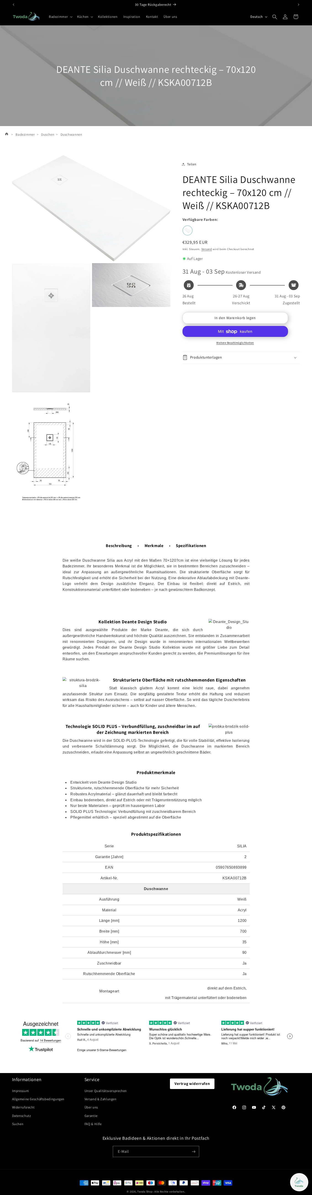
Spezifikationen (191, 545)
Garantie (91, 1115)
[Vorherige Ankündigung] (13, 4)
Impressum (20, 1091)
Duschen (47, 134)
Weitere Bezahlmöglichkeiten (235, 343)
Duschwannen (71, 134)
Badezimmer (25, 134)
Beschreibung (119, 545)
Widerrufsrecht (23, 1107)
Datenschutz (21, 1115)
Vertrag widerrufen (192, 1083)
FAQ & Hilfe (93, 1124)
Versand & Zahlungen (100, 1099)
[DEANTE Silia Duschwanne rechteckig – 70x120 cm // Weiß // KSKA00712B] (187, 230)
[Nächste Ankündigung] (298, 4)
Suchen (18, 1124)
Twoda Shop (144, 1191)
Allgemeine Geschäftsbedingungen (38, 1099)
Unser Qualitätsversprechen (106, 1091)
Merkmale (154, 545)
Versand (206, 249)
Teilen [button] (191, 164)
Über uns (91, 1107)
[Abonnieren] (193, 1151)
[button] (60, 17)
